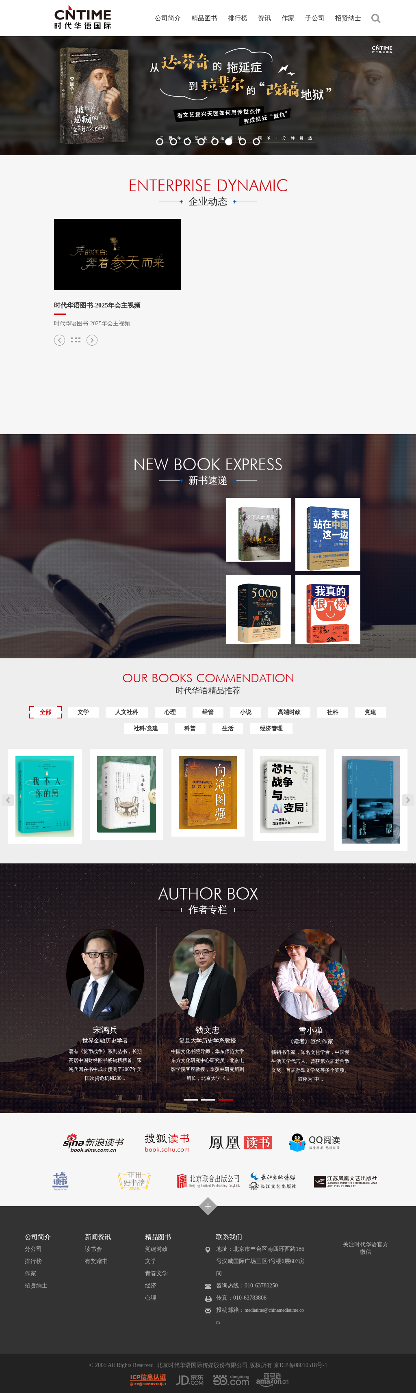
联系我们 (229, 1236)
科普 (190, 728)
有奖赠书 (96, 1261)
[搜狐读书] (166, 1142)
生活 (228, 728)
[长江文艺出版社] (272, 1180)
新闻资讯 (98, 1236)
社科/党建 (146, 728)
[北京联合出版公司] (208, 1180)
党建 (370, 712)
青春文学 (156, 1273)
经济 (150, 1286)
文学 (83, 712)
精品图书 (204, 18)
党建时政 (156, 1249)
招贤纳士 (348, 18)
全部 (45, 712)
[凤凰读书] (240, 1142)
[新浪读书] (93, 1142)
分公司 (33, 1249)
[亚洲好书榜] (134, 1180)
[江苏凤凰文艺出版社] (345, 1180)
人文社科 (126, 712)
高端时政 (289, 712)
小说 (245, 712)
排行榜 (237, 18)
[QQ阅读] (313, 1142)
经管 (208, 712)
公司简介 (168, 18)
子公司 (315, 18)
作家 (288, 18)
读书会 (93, 1249)
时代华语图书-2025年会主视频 (97, 305)
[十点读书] (61, 1180)
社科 (332, 712)
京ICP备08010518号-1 (300, 1365)
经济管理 (271, 728)
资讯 (264, 18)
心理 (170, 712)
